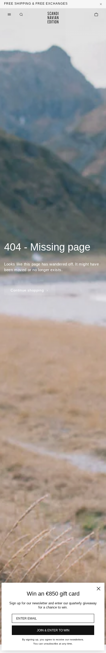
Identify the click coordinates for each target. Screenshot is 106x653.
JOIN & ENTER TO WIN (53, 630)
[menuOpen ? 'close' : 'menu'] (9, 14)
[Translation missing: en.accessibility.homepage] (53, 17)
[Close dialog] (98, 588)
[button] (21, 14)
